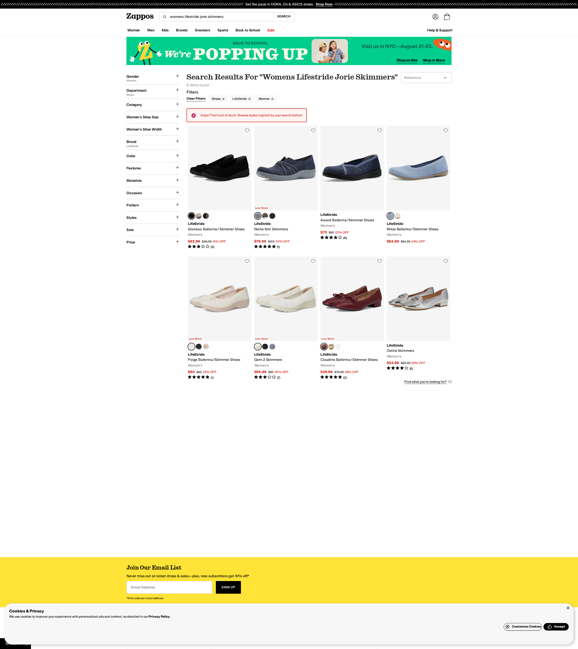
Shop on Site (407, 60)
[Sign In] (435, 16)
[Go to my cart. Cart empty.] (447, 16)
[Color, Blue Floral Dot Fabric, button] (272, 346)
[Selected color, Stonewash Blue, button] (390, 215)
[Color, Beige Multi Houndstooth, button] (338, 346)
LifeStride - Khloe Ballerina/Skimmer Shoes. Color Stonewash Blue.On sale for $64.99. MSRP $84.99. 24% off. (418, 187)
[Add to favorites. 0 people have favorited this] (247, 130)
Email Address (143, 587)
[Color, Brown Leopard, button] (206, 215)
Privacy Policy (159, 617)
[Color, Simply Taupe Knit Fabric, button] (265, 215)
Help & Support (439, 30)
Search (284, 16)
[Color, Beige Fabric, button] (206, 346)
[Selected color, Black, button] (191, 215)
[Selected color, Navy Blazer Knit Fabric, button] (257, 215)
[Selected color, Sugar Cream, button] (191, 346)
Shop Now (324, 4)
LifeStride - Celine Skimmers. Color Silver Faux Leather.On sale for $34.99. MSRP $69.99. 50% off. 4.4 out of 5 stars (418, 318)
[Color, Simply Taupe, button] (198, 215)
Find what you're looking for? (425, 382)
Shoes (216, 99)
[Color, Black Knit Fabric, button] (272, 215)
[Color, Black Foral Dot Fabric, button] (265, 346)
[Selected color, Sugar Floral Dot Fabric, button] (257, 346)
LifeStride (239, 99)
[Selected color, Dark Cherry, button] (324, 346)
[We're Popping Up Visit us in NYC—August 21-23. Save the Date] (289, 51)
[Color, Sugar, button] (397, 215)
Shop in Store (434, 60)
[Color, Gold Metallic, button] (331, 346)
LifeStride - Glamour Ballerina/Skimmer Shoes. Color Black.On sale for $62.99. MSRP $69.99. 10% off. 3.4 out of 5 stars (220, 187)
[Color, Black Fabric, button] (198, 346)
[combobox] (216, 16)
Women (264, 99)
